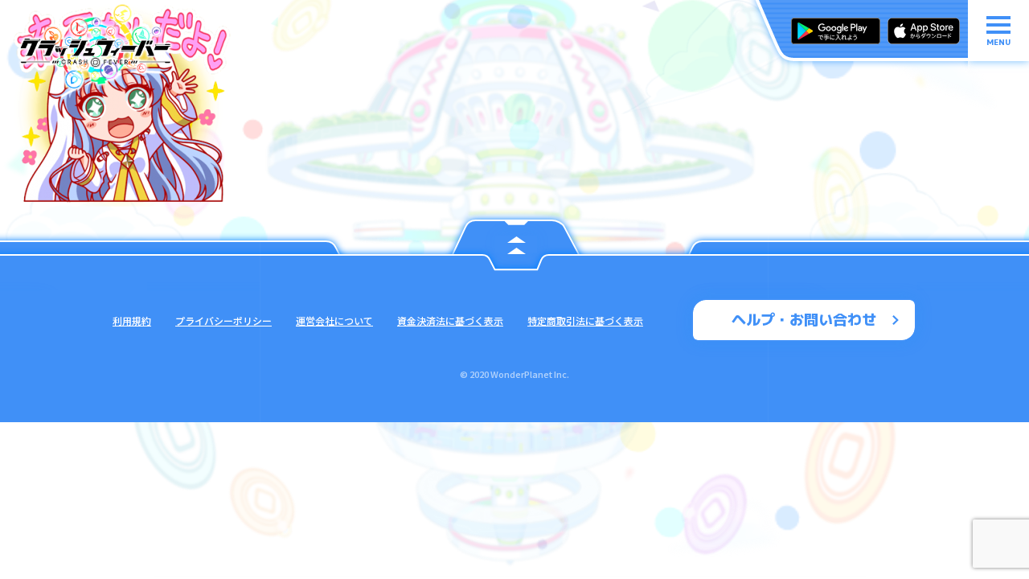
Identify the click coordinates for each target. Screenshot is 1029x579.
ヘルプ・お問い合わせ (804, 320)
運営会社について (334, 320)
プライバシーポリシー (223, 320)
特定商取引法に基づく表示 (585, 320)
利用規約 (132, 320)
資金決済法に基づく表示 (450, 320)
